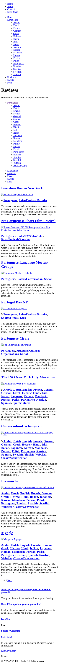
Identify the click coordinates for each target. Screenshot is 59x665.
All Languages (20, 165)
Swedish (17, 71)
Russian (17, 66)
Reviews (11, 77)
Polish (16, 61)
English (17, 111)
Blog (9, 17)
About (10, 6)
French (16, 28)
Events (10, 80)
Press (9, 82)
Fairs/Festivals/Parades (33, 200)
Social (48, 279)
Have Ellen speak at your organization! (21, 604)
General (17, 116)
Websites (40, 454)
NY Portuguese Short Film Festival (28, 221)
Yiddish (17, 74)
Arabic (16, 22)
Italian (16, 44)
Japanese (17, 47)
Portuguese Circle (15, 338)
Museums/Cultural (28, 350)
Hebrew (17, 36)
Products (11, 173)
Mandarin (18, 52)
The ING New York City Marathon (28, 377)
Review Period (6, 637)
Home (10, 3)
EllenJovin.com (8, 651)
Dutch (16, 25)
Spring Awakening (10, 630)
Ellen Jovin (12, 12)
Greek (16, 33)
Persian (16, 58)
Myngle (7, 533)
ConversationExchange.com (22, 426)
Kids (9, 181)
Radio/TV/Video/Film (29, 236)
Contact (11, 9)
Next (9, 580)
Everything (12, 170)
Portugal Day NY (14, 302)
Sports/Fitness (9, 317)
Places (10, 176)
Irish (15, 41)
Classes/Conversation (29, 279)
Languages (12, 20)
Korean (16, 50)
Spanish (17, 69)
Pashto (16, 55)
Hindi (16, 39)
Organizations (10, 353)
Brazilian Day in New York (22, 188)
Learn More (5, 619)
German (17, 30)
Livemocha (9, 481)
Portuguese (18, 63)
